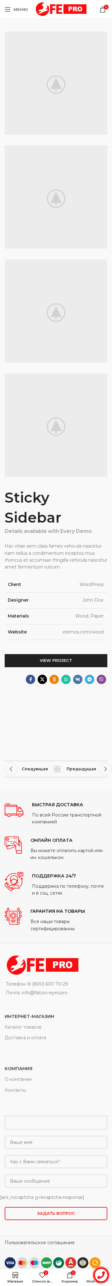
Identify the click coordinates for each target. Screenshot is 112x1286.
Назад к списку (57, 769)
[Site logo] (60, 9)
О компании (18, 1079)
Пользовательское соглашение (40, 1242)
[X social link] (42, 679)
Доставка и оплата (25, 1037)
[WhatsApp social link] (66, 679)
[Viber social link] (101, 679)
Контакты (15, 1090)
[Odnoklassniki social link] (54, 679)
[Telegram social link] (89, 679)
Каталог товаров (23, 1027)
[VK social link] (77, 679)
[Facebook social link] (30, 679)
